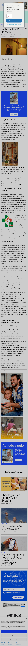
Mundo (3, 24)
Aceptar (14, 631)
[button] (26, 618)
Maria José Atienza (5, 34)
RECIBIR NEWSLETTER (18, 597)
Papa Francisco (10, 371)
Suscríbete (14, 114)
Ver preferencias (14, 639)
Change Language (14, 20)
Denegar (14, 635)
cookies (10, 593)
